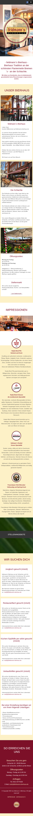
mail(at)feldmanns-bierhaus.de (18, 784)
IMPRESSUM (11, 797)
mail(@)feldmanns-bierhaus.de (12, 592)
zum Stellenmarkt (16, 293)
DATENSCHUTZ (21, 797)
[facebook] (27, 2)
